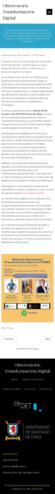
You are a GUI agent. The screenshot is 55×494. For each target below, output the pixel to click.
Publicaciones (12, 389)
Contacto (45, 389)
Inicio (15, 379)
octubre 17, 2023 (30, 55)
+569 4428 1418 (10, 454)
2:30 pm (41, 55)
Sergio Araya (16, 55)
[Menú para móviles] (49, 12)
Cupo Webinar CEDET (33, 193)
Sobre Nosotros (33, 379)
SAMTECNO (37, 489)
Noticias (30, 389)
